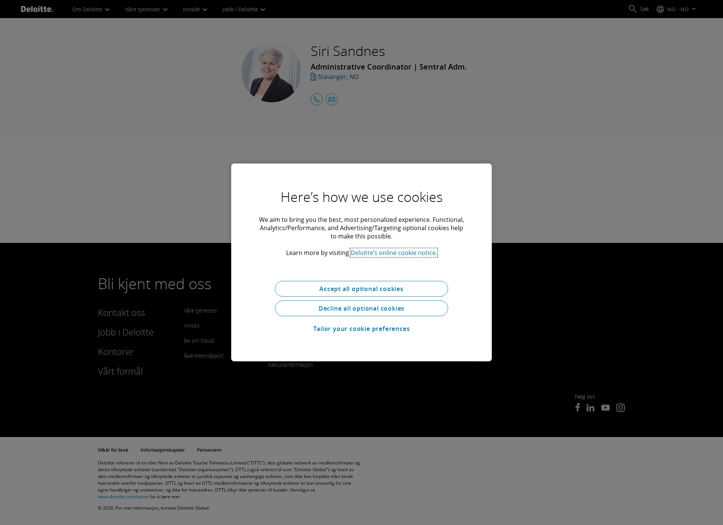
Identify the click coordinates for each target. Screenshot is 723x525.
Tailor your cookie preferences (361, 329)
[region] (361, 262)
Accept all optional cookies (361, 289)
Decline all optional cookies (361, 308)
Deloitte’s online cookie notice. (394, 253)
